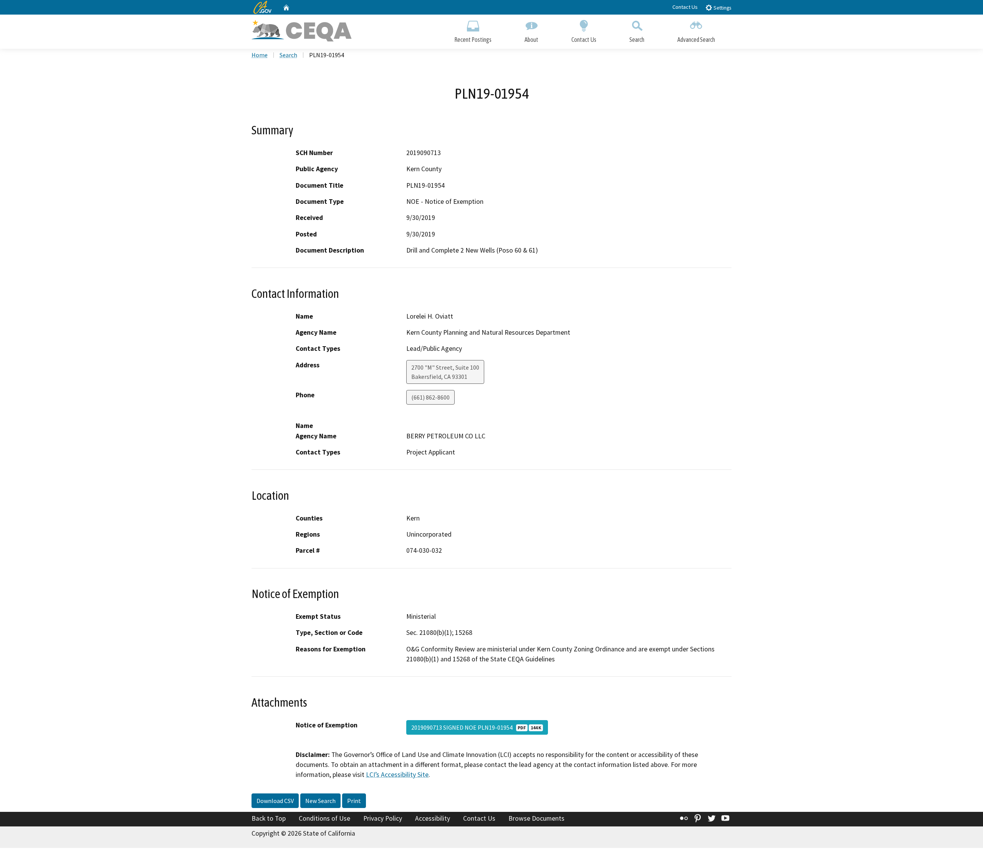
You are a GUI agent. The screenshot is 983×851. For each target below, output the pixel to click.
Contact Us (685, 6)
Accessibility (432, 818)
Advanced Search (696, 39)
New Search (320, 801)
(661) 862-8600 (430, 397)
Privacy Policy (382, 818)
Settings (721, 8)
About (531, 39)
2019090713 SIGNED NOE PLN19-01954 (476, 727)
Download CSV (275, 801)
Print (354, 801)
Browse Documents (536, 818)
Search (636, 39)
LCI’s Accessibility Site (397, 774)
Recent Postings (473, 39)
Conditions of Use (324, 818)
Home (260, 55)
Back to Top (269, 818)
